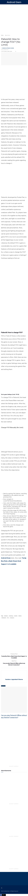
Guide (15, 615)
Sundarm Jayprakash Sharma (8, 48)
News (11, 51)
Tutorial (12, 617)
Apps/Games (7, 35)
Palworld (4, 617)
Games (8, 51)
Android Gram (14, 2)
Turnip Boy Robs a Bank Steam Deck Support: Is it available (13, 561)
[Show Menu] (1, 2)
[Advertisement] (14, 84)
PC (8, 617)
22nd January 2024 (4, 49)
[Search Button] (26, 2)
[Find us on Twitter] (1, 888)
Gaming (11, 615)
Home (2, 35)
